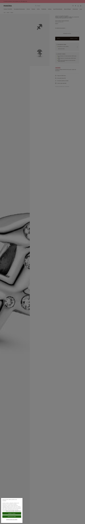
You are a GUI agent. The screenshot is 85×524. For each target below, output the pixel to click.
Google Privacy (18, 510)
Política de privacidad (10, 510)
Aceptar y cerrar (11, 513)
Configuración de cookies (11, 519)
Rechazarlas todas (12, 516)
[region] (12, 510)
